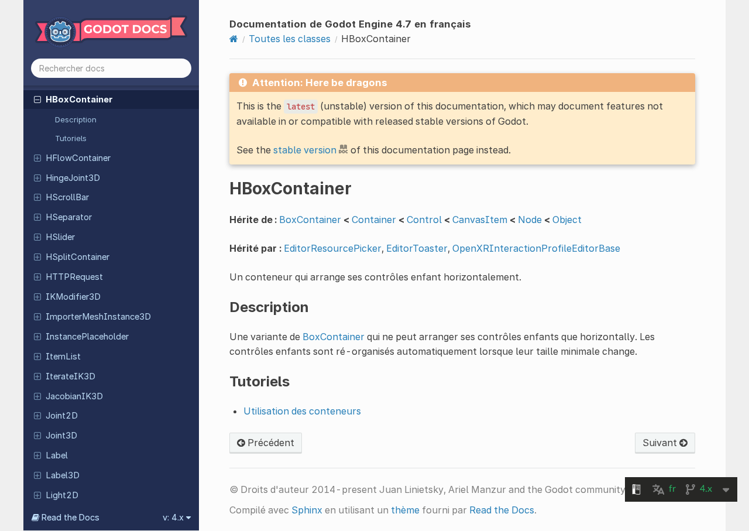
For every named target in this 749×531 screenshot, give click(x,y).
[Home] (233, 38)
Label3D (63, 475)
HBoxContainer (79, 99)
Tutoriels (71, 138)
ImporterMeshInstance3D (98, 316)
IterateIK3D (70, 376)
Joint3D (61, 435)
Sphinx (306, 510)
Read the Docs (501, 510)
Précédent (269, 442)
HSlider (60, 237)
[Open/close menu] (37, 99)
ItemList (63, 356)
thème (405, 510)
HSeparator (69, 217)
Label (57, 455)
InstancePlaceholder (87, 336)
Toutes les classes (290, 38)
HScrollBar (67, 197)
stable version (304, 150)
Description (76, 119)
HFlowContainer (78, 158)
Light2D (62, 495)
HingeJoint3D (73, 178)
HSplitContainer (77, 257)
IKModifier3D (73, 297)
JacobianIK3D (74, 396)
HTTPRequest (74, 277)
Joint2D (62, 415)
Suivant (661, 442)
